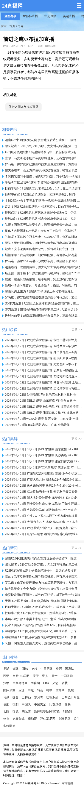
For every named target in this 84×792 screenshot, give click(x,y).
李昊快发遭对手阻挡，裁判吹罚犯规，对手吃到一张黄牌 (42, 176)
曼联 (68, 704)
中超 (31, 690)
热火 (6, 718)
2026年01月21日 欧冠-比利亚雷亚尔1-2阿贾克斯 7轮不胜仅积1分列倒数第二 (43, 528)
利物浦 (67, 711)
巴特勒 (26, 697)
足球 (6, 668)
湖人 (45, 676)
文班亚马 (64, 718)
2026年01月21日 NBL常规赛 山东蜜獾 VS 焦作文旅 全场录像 (43, 400)
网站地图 (67, 783)
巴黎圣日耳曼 (71, 697)
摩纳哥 (32, 718)
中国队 (26, 704)
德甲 (49, 690)
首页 (12, 26)
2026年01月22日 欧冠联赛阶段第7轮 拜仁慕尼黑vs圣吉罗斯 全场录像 (43, 352)
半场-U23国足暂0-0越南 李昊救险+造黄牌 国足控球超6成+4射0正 (43, 182)
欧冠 (59, 668)
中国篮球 (67, 676)
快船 (6, 704)
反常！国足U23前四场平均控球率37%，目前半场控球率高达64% (43, 206)
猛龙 (15, 711)
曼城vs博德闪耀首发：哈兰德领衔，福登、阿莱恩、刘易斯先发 (43, 285)
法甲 (6, 683)
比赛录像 (55, 704)
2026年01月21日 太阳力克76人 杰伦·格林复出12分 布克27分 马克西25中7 (43, 522)
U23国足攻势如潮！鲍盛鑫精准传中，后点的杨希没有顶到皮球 (43, 152)
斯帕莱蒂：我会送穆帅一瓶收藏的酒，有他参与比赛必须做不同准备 (43, 255)
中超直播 (50, 16)
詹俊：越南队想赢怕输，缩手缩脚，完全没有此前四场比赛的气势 (43, 279)
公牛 (77, 718)
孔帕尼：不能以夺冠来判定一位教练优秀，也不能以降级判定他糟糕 (43, 237)
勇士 (54, 676)
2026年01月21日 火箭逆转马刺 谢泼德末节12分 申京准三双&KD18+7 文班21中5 (43, 509)
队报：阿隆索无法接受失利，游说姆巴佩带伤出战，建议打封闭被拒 (43, 224)
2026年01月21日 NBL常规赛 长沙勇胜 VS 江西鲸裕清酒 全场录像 (43, 406)
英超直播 (69, 16)
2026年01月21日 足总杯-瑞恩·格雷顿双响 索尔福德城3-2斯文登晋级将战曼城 (43, 534)
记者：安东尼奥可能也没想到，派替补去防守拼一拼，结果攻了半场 (43, 249)
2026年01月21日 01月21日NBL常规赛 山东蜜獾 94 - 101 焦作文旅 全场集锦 (43, 449)
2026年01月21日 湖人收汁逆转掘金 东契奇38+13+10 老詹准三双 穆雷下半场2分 (43, 497)
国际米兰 (9, 690)
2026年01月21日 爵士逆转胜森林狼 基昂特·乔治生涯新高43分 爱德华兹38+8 (43, 503)
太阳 (6, 711)
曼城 (71, 690)
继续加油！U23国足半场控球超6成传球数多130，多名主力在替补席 (43, 218)
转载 (65, 683)
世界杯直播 (30, 16)
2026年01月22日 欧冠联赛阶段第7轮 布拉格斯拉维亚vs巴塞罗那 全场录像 (43, 376)
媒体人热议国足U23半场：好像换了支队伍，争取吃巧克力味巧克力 (43, 230)
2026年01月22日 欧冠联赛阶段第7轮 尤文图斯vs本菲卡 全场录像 (43, 364)
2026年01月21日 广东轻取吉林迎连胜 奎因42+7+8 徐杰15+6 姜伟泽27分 (43, 473)
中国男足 (40, 704)
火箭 (55, 683)
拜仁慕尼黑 (47, 718)
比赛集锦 (18, 718)
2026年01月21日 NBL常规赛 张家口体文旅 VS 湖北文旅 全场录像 (43, 412)
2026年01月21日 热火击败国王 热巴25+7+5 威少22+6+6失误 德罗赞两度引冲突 (43, 485)
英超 (34, 668)
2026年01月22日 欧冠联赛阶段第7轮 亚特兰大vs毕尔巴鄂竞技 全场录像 (43, 346)
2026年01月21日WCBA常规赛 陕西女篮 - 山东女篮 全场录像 (43, 418)
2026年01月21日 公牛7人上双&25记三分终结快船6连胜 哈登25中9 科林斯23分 (43, 516)
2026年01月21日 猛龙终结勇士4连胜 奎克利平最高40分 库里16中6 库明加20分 (43, 491)
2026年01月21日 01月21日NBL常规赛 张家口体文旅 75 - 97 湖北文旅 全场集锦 (43, 461)
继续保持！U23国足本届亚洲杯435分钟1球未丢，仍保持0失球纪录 (43, 212)
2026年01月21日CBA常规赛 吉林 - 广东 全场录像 (37, 424)
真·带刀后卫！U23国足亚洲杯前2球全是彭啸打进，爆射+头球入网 (43, 303)
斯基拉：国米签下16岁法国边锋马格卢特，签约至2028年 (42, 273)
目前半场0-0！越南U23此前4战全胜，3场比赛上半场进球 (43, 188)
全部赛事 (10, 16)
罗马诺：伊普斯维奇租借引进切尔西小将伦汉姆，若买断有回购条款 (43, 297)
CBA (46, 683)
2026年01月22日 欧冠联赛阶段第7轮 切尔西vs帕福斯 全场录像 (43, 370)
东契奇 (38, 697)
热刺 (15, 704)
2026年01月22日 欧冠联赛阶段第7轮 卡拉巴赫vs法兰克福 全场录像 (43, 340)
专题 (20, 26)
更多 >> (77, 329)
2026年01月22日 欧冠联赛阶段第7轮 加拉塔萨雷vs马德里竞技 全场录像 (43, 388)
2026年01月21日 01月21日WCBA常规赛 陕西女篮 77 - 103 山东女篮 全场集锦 (43, 467)
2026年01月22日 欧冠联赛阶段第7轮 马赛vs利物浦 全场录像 (43, 382)
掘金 (15, 697)
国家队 (69, 668)
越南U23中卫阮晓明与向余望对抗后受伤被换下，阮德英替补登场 (43, 140)
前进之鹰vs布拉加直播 (23, 106)
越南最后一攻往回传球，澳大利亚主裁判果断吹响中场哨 (42, 267)
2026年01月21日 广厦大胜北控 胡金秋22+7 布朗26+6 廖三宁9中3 (43, 479)
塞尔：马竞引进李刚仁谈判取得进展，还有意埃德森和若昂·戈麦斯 (43, 158)
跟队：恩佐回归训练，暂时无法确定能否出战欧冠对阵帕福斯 (43, 243)
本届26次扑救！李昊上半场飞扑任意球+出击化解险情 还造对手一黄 (43, 200)
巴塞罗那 (52, 697)
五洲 (22, 690)
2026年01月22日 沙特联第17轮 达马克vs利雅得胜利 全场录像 (43, 394)
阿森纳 (35, 683)
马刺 (6, 697)
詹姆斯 (60, 690)
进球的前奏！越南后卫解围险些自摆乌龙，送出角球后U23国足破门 (43, 315)
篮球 (15, 668)
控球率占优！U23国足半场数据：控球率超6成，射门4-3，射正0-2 (43, 194)
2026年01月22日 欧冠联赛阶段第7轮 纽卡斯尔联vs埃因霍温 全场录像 (43, 358)
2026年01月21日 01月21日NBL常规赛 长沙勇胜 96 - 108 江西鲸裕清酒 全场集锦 (43, 455)
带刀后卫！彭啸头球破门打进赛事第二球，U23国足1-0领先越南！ (43, 309)
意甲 (36, 676)
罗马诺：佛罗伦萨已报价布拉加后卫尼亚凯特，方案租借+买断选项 (43, 164)
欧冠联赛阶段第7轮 (47, 711)
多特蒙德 (9, 726)
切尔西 (26, 711)
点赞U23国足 (21, 676)
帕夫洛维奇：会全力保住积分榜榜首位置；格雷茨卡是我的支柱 (43, 170)
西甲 (6, 676)
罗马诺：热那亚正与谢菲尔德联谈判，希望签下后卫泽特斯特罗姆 (43, 261)
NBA (25, 668)
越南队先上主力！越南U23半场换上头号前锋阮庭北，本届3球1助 (43, 291)
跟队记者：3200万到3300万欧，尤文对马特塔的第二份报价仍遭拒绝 (43, 146)
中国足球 (46, 668)
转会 (40, 690)
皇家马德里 (20, 683)
